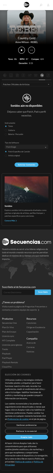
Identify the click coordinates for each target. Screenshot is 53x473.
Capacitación (32, 331)
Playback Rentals (10, 362)
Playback (6, 353)
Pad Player (7, 358)
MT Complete (8, 340)
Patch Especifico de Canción (19, 151)
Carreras (30, 347)
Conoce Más (10, 220)
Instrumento (10, 123)
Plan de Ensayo (9, 331)
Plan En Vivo (8, 327)
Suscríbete (43, 292)
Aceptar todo (26, 437)
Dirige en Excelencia (35, 327)
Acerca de (31, 342)
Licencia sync (8, 336)
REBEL (34, 42)
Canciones (31, 323)
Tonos (10, 126)
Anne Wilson (22, 42)
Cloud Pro (7, 366)
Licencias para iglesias (12, 344)
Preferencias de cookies (18, 419)
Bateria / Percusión (15, 134)
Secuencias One (9, 323)
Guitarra (11, 130)
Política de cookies (23, 461)
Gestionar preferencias (26, 425)
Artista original (14, 155)
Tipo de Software (12, 142)
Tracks (5, 349)
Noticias (30, 351)
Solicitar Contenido (26, 165)
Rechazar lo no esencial (26, 431)
